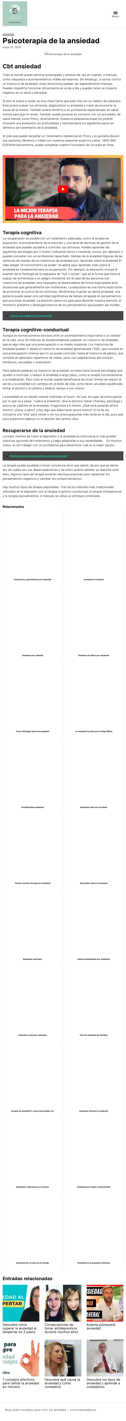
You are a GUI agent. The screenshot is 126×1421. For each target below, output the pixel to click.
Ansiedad (8, 34)
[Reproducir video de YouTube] (63, 189)
